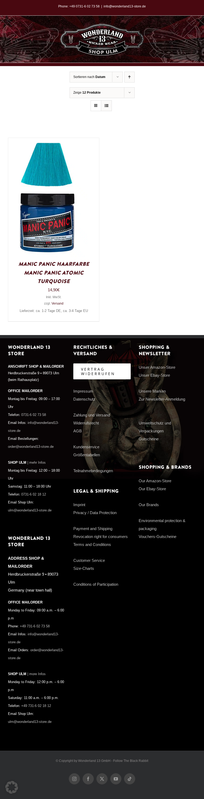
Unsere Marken (152, 391)
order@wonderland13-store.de (31, 447)
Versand (57, 303)
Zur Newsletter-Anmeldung (162, 399)
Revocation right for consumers (100, 536)
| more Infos (36, 674)
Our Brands (149, 504)
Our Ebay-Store (152, 489)
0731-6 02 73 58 (33, 415)
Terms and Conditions (92, 544)
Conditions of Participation (95, 584)
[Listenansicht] (106, 106)
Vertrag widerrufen (98, 371)
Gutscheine (149, 439)
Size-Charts (83, 568)
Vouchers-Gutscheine (157, 536)
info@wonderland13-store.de (125, 6)
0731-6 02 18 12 (33, 494)
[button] (11, 787)
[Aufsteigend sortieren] (129, 77)
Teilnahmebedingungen (93, 470)
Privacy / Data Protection (95, 512)
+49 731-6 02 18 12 (36, 706)
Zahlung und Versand (91, 415)
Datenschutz (84, 399)
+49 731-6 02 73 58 (35, 626)
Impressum (83, 391)
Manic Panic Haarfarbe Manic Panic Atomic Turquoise (53, 272)
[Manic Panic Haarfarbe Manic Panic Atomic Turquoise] (48, 142)
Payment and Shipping (92, 528)
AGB (77, 431)
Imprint (79, 504)
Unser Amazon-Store (157, 367)
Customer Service (89, 560)
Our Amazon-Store (155, 481)
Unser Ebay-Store (154, 375)
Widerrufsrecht (86, 423)
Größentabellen (86, 455)
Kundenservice (86, 447)
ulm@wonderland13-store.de (30, 510)
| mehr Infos (36, 462)
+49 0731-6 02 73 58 (84, 6)
